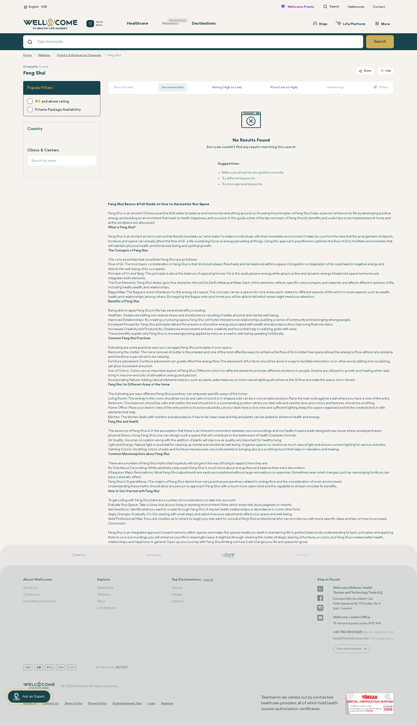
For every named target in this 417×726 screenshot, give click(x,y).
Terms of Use (73, 703)
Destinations (204, 23)
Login (151, 703)
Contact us (31, 594)
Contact (379, 6)
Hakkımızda (356, 6)
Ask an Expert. (33, 697)
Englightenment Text (127, 703)
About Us (30, 588)
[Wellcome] (50, 23)
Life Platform (106, 608)
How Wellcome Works (39, 601)
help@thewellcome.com (351, 638)
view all (208, 579)
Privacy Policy (97, 703)
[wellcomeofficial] (320, 598)
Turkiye (177, 588)
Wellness (172, 23)
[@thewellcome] (320, 617)
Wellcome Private (301, 6)
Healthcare (137, 23)
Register (167, 703)
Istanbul (177, 601)
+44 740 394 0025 (347, 632)
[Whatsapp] (320, 588)
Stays (101, 601)
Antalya (177, 594)
